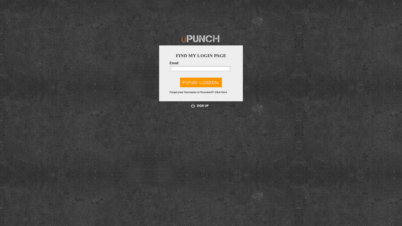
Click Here (221, 92)
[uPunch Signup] (200, 105)
